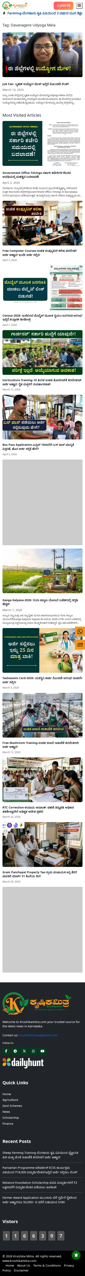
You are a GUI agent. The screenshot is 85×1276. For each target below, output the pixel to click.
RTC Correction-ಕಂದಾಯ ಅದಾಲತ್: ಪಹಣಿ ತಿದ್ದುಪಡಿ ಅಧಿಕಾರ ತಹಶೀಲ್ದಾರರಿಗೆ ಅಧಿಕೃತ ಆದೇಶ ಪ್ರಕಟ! (38, 809)
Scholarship (10, 1118)
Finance (7, 1123)
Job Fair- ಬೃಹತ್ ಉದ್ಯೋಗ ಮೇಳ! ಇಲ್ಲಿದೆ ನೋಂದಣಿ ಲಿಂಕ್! (35, 84)
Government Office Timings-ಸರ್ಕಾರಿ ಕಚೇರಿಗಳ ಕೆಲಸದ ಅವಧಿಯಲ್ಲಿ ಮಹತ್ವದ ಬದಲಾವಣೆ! (36, 175)
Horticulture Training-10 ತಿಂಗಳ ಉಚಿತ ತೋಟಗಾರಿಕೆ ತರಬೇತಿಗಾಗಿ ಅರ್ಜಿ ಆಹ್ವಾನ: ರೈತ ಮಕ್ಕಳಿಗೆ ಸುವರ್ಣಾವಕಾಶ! (41, 382)
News (6, 1112)
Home (6, 1094)
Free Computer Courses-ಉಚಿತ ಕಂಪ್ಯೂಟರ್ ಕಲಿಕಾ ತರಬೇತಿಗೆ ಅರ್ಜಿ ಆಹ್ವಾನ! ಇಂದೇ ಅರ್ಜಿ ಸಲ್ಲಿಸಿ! (39, 253)
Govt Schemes (12, 1106)
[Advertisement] (42, 502)
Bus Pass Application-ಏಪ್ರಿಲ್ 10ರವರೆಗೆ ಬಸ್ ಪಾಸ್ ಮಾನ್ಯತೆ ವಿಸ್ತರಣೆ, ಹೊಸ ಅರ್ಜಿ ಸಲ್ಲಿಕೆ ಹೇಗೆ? (38, 447)
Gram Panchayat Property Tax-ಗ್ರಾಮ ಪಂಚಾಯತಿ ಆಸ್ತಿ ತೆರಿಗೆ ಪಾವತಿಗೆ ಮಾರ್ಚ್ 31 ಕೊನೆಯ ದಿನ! (39, 874)
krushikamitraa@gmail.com (38, 1035)
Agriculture (10, 1100)
